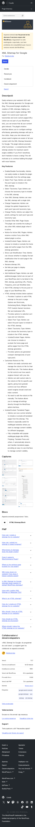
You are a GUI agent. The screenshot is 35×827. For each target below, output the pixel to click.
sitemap (21, 698)
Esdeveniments (23, 765)
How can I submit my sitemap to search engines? (11, 543)
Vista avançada (7, 704)
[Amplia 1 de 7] (14, 462)
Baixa (5, 61)
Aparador (21, 745)
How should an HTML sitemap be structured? (10, 620)
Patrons (21, 755)
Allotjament (6, 752)
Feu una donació (25, 769)
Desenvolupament (10, 84)
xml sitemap (28, 698)
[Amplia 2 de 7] (14, 480)
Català (9, 797)
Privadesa (5, 755)
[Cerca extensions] (22, 16)
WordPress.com (8, 778)
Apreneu (5, 762)
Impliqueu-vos (23, 762)
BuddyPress (7, 789)
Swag (21, 772)
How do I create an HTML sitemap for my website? (11, 605)
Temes (20, 748)
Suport (6, 89)
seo (31, 694)
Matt (4, 782)
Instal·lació (7, 79)
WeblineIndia (9, 56)
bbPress (6, 785)
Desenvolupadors (8, 769)
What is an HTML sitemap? (11, 598)
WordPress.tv (8, 772)
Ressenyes (8, 74)
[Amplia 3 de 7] (14, 490)
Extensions (22, 752)
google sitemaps (23, 694)
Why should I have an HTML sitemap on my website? (12, 612)
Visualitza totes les (26, 718)
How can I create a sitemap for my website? (11, 536)
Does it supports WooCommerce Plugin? (10, 558)
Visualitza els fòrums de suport (13, 733)
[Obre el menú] (32, 3)
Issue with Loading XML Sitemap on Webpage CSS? (11, 591)
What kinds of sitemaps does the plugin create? (10, 551)
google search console (25, 690)
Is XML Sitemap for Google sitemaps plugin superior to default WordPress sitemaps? (12, 583)
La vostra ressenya (9, 718)
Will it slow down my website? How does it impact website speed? (10, 574)
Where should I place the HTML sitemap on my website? (13, 627)
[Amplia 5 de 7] (30, 471)
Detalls (6, 69)
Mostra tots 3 (29, 685)
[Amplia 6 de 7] (30, 476)
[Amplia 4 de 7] (30, 462)
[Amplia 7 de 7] (30, 504)
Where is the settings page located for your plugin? (11, 565)
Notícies (5, 748)
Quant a (5, 745)
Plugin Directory (7, 9)
